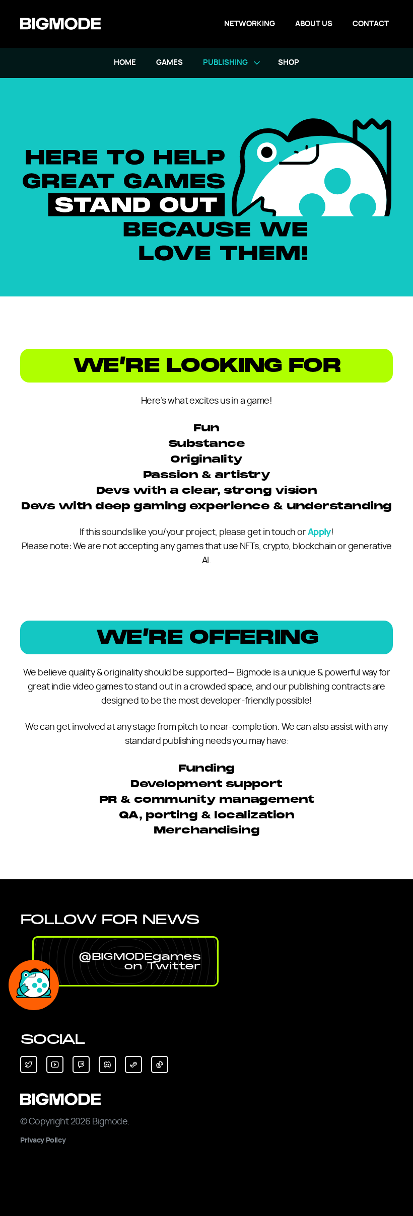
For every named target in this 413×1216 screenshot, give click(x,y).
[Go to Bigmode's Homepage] (60, 24)
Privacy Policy (42, 1140)
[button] (125, 961)
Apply (319, 532)
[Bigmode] (206, 1099)
